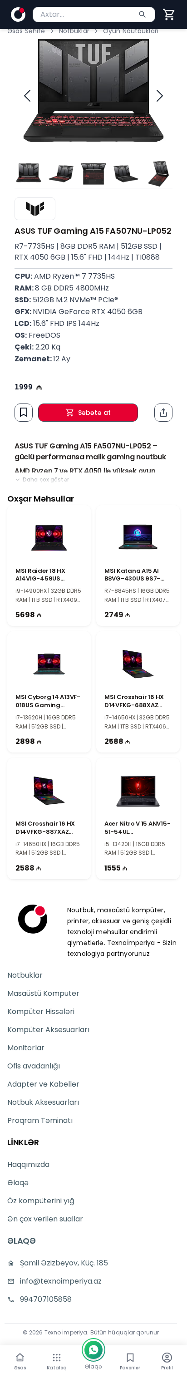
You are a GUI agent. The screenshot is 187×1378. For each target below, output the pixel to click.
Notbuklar (74, 30)
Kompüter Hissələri (40, 1011)
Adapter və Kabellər (43, 1084)
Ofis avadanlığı (33, 1066)
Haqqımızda (28, 1164)
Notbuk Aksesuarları (43, 1102)
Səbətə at (94, 412)
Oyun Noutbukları (130, 30)
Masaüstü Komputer (43, 993)
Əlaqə (18, 1182)
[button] (169, 14)
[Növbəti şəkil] (160, 96)
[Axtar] (142, 14)
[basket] (169, 14)
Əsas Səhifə (26, 30)
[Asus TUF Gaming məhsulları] (35, 208)
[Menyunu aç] (57, 1358)
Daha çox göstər (46, 479)
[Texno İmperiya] (18, 14)
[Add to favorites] (23, 412)
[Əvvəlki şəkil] (27, 96)
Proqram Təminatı (40, 1120)
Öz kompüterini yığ (40, 1201)
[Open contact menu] (93, 1350)
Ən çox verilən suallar (45, 1219)
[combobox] (94, 14)
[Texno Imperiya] (32, 919)
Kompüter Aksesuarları (48, 1029)
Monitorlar (25, 1048)
